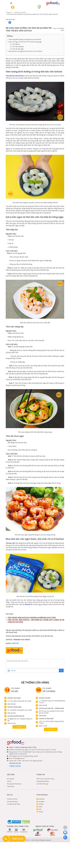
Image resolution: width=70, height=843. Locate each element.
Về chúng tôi (10, 779)
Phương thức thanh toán (14, 784)
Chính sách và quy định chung (45, 779)
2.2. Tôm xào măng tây (17, 46)
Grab (39, 809)
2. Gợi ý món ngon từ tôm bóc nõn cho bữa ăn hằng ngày (25, 42)
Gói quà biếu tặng (12, 801)
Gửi (61, 670)
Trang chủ (9, 12)
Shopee (40, 812)
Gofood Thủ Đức (45, 698)
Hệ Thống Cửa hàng (35, 682)
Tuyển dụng (10, 786)
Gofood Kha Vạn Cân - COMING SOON (51, 708)
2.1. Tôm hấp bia (15, 44)
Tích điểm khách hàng (13, 804)
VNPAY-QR (9, 832)
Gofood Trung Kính (14, 707)
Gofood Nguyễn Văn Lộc (15, 716)
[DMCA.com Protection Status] (26, 821)
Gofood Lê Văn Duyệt (46, 718)
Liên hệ (9, 781)
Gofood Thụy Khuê (14, 698)
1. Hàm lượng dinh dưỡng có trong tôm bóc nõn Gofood (24, 39)
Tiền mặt (16, 832)
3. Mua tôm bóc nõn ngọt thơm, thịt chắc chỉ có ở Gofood (25, 51)
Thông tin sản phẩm (20, 12)
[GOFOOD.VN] (53, 3)
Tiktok (40, 806)
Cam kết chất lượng (42, 784)
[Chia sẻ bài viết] (9, 22)
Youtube (40, 804)
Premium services (12, 799)
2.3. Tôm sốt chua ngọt (17, 49)
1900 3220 (15, 643)
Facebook (41, 799)
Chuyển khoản (23, 832)
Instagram (41, 801)
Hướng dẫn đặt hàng (42, 781)
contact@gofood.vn (18, 758)
